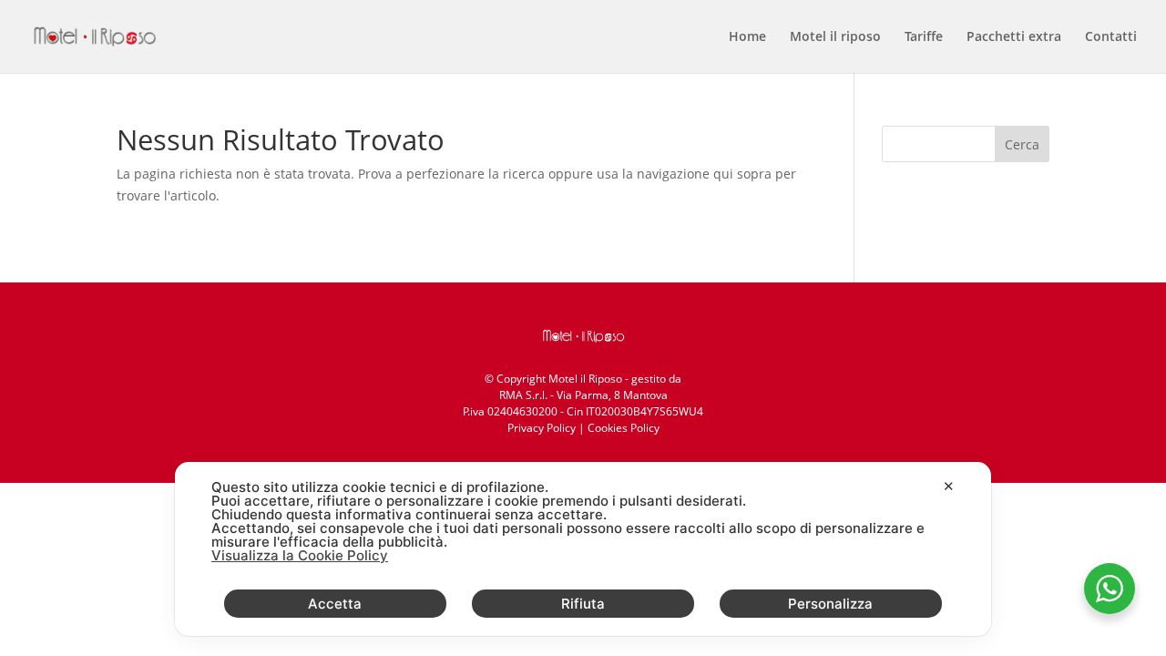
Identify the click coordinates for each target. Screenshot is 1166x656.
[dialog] (583, 549)
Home (747, 37)
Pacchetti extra (1014, 37)
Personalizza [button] (830, 603)
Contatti (1111, 37)
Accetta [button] (335, 603)
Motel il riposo (835, 37)
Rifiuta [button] (583, 603)
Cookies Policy (624, 428)
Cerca (1022, 144)
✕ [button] (949, 486)
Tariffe (924, 37)
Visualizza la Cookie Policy (299, 555)
